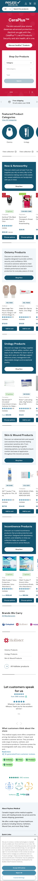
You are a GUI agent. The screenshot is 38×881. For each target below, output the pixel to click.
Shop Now (19, 186)
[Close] (35, 839)
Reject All (19, 873)
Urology (26, 142)
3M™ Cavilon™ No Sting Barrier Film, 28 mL (9, 493)
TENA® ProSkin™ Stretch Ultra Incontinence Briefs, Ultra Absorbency (26, 583)
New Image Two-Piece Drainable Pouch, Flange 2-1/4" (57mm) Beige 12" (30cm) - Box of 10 (9, 312)
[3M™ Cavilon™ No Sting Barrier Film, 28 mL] (9, 474)
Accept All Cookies (19, 868)
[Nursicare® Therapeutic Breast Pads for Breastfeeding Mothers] (26, 200)
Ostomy (9, 142)
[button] (30, 3)
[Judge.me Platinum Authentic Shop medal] (19, 786)
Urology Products (10, 654)
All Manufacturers (8, 616)
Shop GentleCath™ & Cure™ (19, 40)
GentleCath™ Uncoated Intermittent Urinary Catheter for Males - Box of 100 (9, 404)
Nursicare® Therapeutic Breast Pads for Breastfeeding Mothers (26, 221)
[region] (19, 858)
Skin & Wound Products (13, 658)
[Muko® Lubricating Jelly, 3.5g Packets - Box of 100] (26, 383)
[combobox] (19, 9)
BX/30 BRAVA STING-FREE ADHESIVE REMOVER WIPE (26, 493)
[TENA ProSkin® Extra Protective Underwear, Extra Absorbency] (9, 563)
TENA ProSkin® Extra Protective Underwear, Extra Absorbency (9, 583)
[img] (19, 694)
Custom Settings (19, 878)
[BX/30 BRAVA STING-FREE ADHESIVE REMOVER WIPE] (26, 474)
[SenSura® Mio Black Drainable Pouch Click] (9, 200)
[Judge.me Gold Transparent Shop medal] (29, 786)
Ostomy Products (10, 650)
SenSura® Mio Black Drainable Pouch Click (9, 219)
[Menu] (35, 3)
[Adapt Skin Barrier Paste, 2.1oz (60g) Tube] (26, 291)
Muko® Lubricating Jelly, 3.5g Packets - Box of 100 (26, 402)
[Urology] (26, 132)
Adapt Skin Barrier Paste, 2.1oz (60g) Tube (25, 310)
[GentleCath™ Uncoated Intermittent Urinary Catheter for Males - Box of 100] (9, 383)
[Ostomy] (9, 132)
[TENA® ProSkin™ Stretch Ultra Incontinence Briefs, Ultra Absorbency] (26, 563)
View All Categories (9, 120)
